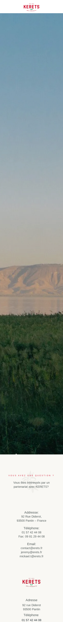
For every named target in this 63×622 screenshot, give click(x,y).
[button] (58, 6)
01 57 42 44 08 (31, 620)
